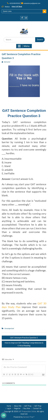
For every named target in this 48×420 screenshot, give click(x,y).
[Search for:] (24, 40)
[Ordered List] (15, 374)
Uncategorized (9, 328)
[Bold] (4, 374)
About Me (17, 406)
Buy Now (27, 408)
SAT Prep (37, 406)
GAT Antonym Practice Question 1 (24, 337)
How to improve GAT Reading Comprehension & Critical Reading (24, 344)
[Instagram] (26, 18)
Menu (26, 46)
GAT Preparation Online (27, 411)
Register (17, 408)
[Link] (26, 374)
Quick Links (7, 11)
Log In (9, 408)
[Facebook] (22, 18)
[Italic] (6, 374)
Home (9, 406)
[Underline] (9, 374)
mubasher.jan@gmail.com (32, 3)
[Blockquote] (20, 374)
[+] (32, 374)
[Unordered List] (18, 374)
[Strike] (12, 374)
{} (29, 374)
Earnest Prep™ (28, 417)
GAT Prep (27, 406)
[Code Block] (23, 374)
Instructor (7, 62)
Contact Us (37, 408)
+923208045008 (14, 3)
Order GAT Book (17, 6)
